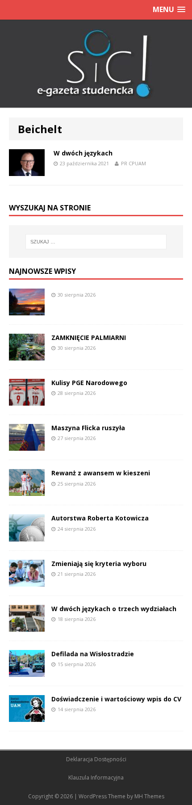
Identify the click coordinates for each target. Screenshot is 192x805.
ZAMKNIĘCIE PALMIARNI (88, 337)
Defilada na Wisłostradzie (92, 654)
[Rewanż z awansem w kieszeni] (27, 490)
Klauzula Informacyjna (96, 777)
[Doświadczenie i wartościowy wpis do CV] (27, 717)
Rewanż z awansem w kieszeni (100, 473)
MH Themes (149, 796)
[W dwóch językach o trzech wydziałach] (27, 626)
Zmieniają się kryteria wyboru (98, 563)
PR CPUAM (133, 163)
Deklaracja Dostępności (96, 759)
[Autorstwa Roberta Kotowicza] (27, 536)
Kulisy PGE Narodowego (89, 382)
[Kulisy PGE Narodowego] (27, 400)
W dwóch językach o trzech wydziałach (113, 608)
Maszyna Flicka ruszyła (88, 427)
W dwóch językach (83, 153)
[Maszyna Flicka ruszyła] (27, 445)
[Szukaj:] (96, 241)
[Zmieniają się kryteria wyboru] (27, 581)
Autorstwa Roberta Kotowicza (100, 518)
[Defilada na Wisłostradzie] (27, 671)
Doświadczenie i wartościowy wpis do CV (116, 699)
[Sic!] (96, 64)
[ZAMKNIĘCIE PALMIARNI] (27, 355)
